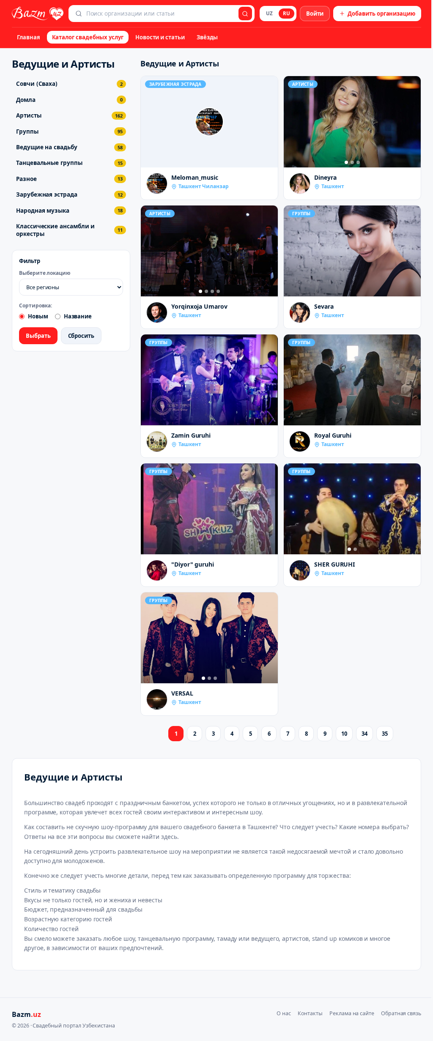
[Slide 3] (358, 162)
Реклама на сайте (351, 1013)
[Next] (412, 122)
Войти (315, 13)
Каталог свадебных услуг (87, 37)
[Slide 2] (352, 162)
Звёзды (207, 37)
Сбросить (81, 336)
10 (344, 733)
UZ (269, 13)
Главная (28, 37)
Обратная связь (401, 1013)
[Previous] (292, 122)
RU (286, 13)
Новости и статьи (160, 37)
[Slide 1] (346, 162)
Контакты (310, 1013)
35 (385, 733)
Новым (38, 316)
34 (364, 733)
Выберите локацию (45, 273)
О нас (284, 1013)
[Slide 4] (218, 291)
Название (78, 316)
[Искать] (245, 13)
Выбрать (38, 336)
